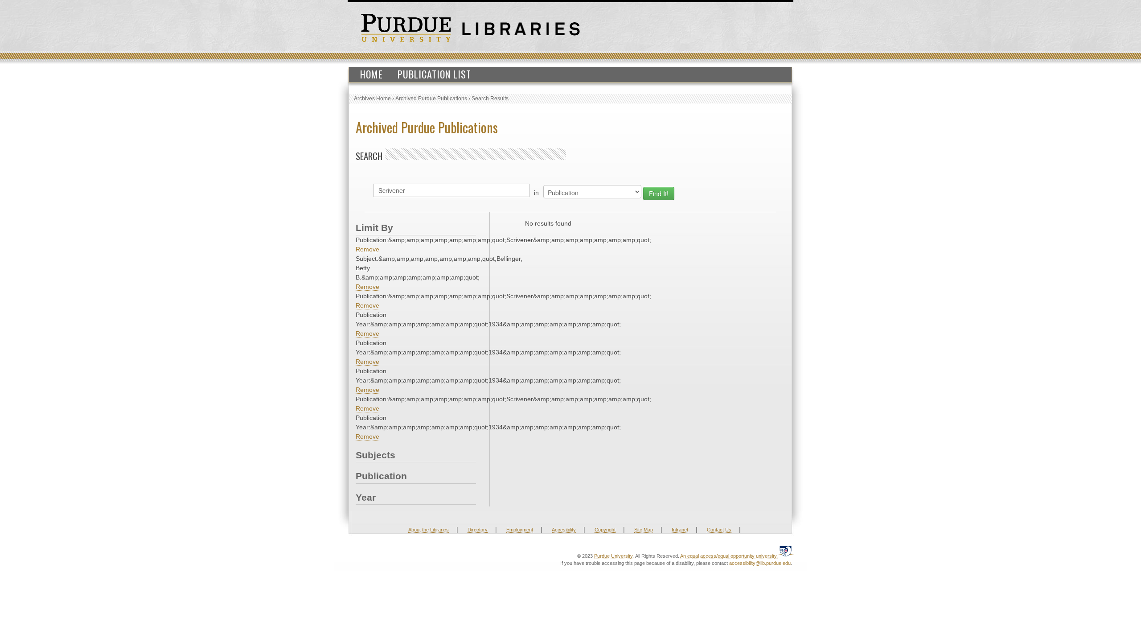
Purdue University (613, 556)
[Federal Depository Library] (785, 551)
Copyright (605, 529)
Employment (519, 529)
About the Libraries (428, 529)
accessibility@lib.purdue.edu (760, 563)
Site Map (643, 529)
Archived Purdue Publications (431, 98)
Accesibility (564, 529)
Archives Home (372, 98)
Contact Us (719, 529)
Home (371, 74)
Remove (367, 249)
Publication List (434, 74)
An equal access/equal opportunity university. (729, 556)
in (536, 192)
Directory (478, 529)
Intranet (680, 529)
